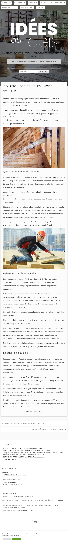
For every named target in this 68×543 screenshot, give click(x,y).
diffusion (44, 458)
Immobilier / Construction (53, 3)
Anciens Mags (27, 7)
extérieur (32, 3)
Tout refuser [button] (7, 539)
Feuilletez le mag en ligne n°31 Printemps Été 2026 (34, 61)
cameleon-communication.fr (12, 479)
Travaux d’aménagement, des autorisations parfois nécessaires (25, 423)
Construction (7, 510)
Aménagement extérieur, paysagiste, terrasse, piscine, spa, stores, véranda (27, 500)
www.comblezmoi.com (56, 392)
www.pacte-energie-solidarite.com (18, 395)
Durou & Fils (38, 411)
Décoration (19, 3)
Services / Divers (10, 7)
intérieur (6, 3)
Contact (40, 7)
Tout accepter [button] (16, 539)
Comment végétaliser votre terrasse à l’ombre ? (48, 429)
